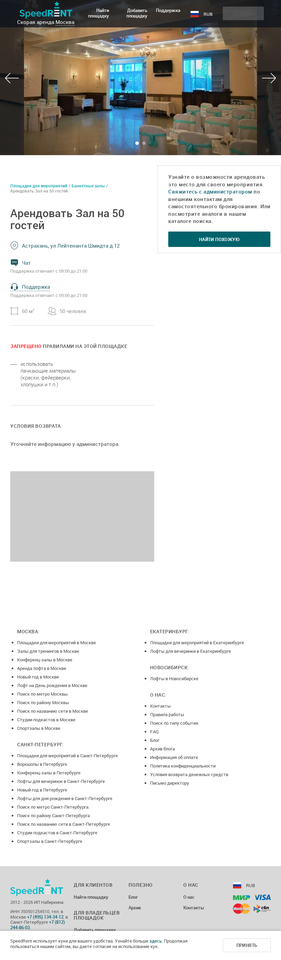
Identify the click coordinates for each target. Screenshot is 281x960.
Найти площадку (98, 13)
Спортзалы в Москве (38, 728)
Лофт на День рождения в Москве (52, 685)
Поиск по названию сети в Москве (52, 711)
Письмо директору (169, 783)
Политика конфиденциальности (183, 766)
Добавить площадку (136, 13)
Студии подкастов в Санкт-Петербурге (57, 833)
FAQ (154, 731)
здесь (155, 941)
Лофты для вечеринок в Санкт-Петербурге (61, 781)
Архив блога (162, 749)
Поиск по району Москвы (43, 702)
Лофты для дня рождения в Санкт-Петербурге (64, 798)
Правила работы (167, 714)
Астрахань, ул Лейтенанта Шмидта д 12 (71, 245)
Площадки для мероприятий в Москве (56, 642)
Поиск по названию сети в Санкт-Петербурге (63, 824)
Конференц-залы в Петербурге (49, 773)
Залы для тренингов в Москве (48, 651)
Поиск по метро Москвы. (43, 694)
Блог (154, 740)
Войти (247, 13)
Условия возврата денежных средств (189, 774)
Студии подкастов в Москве (46, 719)
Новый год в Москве (38, 677)
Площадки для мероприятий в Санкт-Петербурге (67, 755)
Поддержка (168, 10)
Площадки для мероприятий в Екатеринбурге (197, 642)
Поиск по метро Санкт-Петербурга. (53, 807)
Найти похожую (219, 239)
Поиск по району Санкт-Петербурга (53, 815)
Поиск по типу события (174, 723)
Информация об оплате (174, 757)
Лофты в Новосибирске (174, 678)
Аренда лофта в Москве (41, 668)
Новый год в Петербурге (42, 790)
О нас (189, 897)
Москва (65, 21)
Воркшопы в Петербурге (42, 764)
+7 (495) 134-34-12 (45, 917)
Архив (135, 908)
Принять (246, 945)
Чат (26, 262)
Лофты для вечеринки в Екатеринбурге (190, 651)
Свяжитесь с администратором (210, 191)
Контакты (160, 706)
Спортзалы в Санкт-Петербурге (49, 841)
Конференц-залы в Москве (44, 660)
